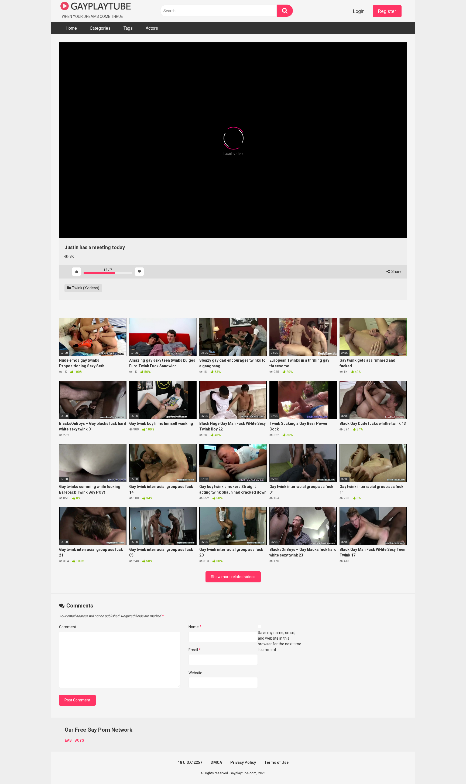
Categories (100, 28)
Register (387, 11)
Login (359, 11)
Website (195, 673)
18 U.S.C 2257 (190, 762)
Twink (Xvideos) (85, 288)
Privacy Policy (243, 762)
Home (71, 28)
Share (396, 271)
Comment (67, 627)
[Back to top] (448, 767)
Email (195, 650)
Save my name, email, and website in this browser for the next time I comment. (279, 641)
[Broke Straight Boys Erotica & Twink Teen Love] (95, 7)
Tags (128, 28)
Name (195, 627)
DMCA (216, 762)
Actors (152, 28)
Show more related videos (233, 577)
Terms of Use (276, 762)
